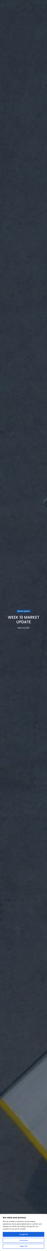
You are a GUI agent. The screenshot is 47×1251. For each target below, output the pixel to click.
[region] (23, 1232)
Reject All (23, 1246)
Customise (23, 1240)
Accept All (23, 1234)
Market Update (23, 611)
